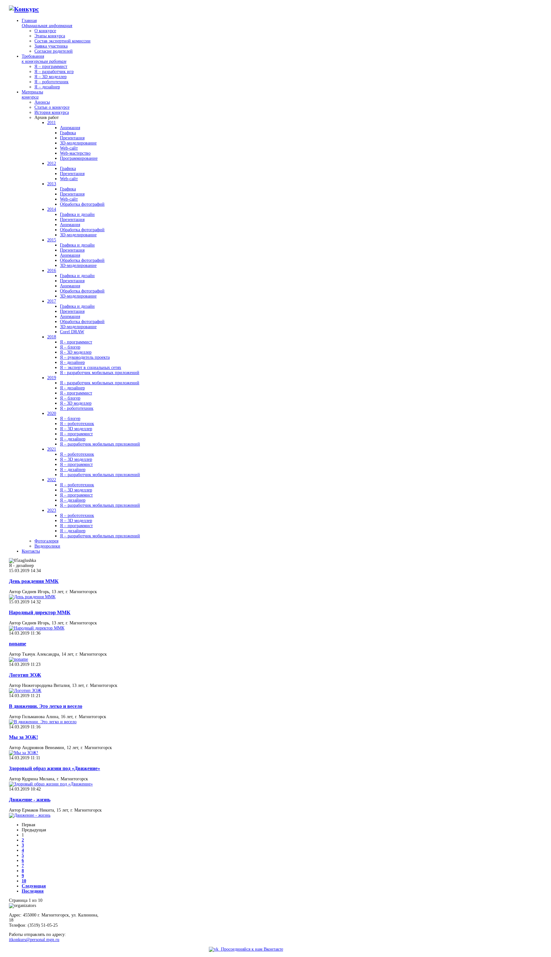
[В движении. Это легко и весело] (43, 721)
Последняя (33, 891)
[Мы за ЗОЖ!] (23, 752)
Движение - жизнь (29, 799)
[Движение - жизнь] (29, 815)
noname (17, 643)
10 (24, 881)
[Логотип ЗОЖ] (25, 690)
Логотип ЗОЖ (25, 675)
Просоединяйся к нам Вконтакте (250, 949)
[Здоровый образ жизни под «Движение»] (51, 784)
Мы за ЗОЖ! (23, 737)
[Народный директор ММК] (36, 628)
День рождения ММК (34, 581)
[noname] (18, 659)
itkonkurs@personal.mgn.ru (34, 939)
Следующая (34, 886)
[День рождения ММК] (32, 596)
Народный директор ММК (39, 612)
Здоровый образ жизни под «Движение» (54, 768)
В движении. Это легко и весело (45, 706)
